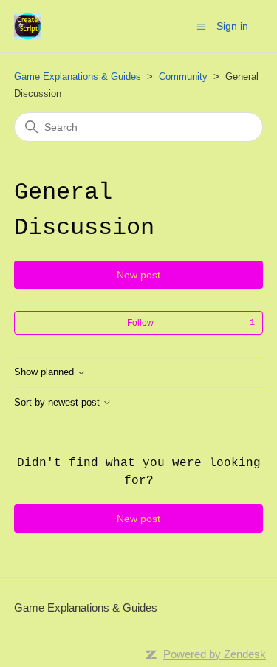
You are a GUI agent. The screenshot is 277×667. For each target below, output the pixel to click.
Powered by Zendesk (214, 654)
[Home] (27, 26)
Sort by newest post (58, 402)
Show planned (45, 372)
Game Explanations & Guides (77, 76)
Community (183, 76)
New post (138, 275)
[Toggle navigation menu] (201, 25)
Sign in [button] (232, 26)
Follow (140, 323)
